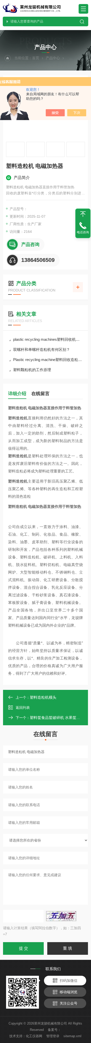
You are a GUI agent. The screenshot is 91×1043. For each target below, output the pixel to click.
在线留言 (40, 393)
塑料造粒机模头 (43, 697)
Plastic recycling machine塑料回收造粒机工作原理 (48, 359)
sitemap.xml (72, 1036)
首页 (35, 58)
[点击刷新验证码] (61, 916)
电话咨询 (83, 232)
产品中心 (53, 58)
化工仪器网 (34, 1036)
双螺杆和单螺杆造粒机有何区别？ (41, 349)
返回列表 (23, 708)
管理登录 (52, 1036)
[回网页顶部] (83, 214)
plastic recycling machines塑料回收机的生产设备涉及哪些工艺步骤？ (48, 339)
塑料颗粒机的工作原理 (32, 370)
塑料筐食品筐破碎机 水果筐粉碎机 (59, 717)
